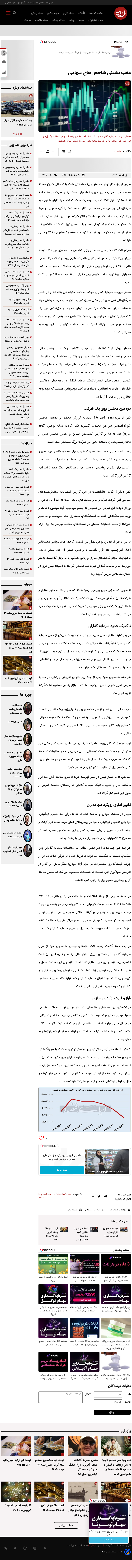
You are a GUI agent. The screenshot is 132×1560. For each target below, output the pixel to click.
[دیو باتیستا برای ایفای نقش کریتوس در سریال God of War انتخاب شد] (27, 850)
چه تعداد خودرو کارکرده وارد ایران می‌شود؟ (110, 1232)
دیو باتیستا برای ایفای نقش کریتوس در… (12, 851)
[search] (14, 13)
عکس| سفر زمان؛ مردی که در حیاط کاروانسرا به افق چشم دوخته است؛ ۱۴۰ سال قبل (16, 200)
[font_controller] (53, 152)
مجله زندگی (37, 13)
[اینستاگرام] (35, 1549)
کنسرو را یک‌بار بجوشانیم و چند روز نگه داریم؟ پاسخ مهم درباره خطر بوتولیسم (16, 396)
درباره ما (49, 2)
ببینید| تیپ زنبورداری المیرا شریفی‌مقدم (15, 709)
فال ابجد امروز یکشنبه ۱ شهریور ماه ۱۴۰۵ (18, 301)
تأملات (81, 13)
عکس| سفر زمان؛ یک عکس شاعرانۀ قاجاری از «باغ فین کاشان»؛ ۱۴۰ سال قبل (16, 185)
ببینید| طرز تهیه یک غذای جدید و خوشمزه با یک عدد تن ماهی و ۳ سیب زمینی (16, 427)
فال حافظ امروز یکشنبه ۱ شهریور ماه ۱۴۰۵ (18, 311)
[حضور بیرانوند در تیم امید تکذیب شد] (27, 835)
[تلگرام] (105, 1197)
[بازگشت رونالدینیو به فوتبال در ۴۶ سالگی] (27, 788)
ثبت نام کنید (108, 1540)
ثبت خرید (62, 1170)
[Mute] (93, 1171)
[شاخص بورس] (4, 73)
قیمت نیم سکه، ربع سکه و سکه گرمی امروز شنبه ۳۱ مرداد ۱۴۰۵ (17, 490)
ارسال (112, 1412)
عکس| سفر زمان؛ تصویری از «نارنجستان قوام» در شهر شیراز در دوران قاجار (16, 171)
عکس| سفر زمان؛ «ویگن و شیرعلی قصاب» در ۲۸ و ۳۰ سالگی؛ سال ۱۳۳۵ (16, 275)
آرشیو (30, 2)
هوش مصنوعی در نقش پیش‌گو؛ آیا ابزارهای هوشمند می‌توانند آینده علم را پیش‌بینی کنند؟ (16, 353)
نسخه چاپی (72, 1210)
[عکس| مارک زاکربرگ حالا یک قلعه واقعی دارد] (27, 819)
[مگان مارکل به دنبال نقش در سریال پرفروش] (27, 739)
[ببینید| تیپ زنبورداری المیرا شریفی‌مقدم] (27, 708)
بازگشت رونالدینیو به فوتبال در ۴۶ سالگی (13, 789)
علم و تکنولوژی (95, 20)
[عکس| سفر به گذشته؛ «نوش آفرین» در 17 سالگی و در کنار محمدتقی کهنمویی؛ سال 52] (83, 1446)
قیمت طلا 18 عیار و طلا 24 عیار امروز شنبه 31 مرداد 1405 (18, 648)
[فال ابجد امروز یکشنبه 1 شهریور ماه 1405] (16, 1492)
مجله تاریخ (68, 13)
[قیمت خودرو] (4, 62)
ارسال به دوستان (93, 1210)
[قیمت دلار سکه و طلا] (4, 54)
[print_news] (63, 151)
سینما (81, 20)
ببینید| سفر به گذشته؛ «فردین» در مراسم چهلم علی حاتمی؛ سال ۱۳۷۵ (18, 261)
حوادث (27, 20)
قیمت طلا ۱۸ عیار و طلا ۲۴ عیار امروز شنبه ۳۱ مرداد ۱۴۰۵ (17, 514)
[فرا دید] (120, 13)
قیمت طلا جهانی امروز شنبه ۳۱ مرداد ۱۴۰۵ (16, 540)
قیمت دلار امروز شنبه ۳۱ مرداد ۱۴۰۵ (18, 561)
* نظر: (88, 1394)
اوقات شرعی (10, 2)
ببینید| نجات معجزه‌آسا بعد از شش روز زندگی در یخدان (16, 339)
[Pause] (88, 1171)
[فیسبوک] (93, 1197)
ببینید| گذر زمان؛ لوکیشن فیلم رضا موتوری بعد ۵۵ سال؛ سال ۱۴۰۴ (17, 289)
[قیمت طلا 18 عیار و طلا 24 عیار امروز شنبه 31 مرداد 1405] (17, 630)
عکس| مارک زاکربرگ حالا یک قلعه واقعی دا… (12, 820)
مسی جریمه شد (14, 722)
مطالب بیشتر (66, 1525)
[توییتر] (98, 1197)
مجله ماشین (41, 20)
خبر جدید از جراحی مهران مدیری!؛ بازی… (13, 756)
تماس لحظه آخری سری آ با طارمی (13, 804)
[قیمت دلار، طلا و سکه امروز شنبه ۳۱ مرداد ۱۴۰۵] (64, 1229)
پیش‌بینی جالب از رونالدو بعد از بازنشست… (14, 773)
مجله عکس (53, 13)
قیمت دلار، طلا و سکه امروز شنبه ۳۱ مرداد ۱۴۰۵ (51, 1234)
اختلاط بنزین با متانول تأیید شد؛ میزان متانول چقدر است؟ (81, 1236)
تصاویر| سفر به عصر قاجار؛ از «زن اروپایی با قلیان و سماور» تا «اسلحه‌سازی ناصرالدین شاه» (16, 457)
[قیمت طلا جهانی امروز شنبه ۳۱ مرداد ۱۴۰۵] (17, 665)
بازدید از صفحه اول (117, 1210)
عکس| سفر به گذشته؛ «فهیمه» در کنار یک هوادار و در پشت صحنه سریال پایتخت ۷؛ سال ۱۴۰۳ (16, 370)
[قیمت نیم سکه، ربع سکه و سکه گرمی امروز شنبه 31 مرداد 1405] (49, 1446)
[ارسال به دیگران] (69, 151)
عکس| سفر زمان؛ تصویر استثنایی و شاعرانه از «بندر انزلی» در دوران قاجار (17, 528)
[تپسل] (41, 1146)
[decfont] (41, 152)
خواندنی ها (119, 1221)
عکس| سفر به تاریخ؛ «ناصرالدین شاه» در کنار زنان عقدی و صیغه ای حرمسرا (16, 230)
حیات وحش (58, 20)
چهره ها (26, 695)
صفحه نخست (96, 13)
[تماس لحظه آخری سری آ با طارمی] (27, 805)
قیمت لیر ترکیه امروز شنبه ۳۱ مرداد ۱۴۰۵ (17, 502)
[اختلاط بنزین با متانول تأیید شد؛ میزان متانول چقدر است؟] (94, 1229)
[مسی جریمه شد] (27, 724)
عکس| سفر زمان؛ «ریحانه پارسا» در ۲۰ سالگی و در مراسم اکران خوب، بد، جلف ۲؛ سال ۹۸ (16, 325)
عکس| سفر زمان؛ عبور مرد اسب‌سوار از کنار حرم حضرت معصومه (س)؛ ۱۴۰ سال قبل (16, 157)
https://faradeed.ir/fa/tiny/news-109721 (55, 1196)
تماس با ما (39, 2)
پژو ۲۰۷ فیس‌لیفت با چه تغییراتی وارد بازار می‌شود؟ (16, 384)
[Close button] (127, 1500)
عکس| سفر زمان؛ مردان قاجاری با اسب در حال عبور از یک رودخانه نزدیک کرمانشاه (16, 412)
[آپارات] (25, 1549)
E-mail (127, 1402)
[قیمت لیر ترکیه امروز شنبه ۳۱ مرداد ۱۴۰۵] (17, 600)
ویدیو (72, 20)
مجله (28, 585)
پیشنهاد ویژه (22, 88)
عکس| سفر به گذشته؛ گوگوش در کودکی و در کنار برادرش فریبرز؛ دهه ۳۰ (17, 216)
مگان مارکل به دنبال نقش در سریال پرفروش (13, 740)
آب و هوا (21, 2)
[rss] (6, 1549)
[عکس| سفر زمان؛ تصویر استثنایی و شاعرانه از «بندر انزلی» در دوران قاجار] (83, 1492)
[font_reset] (47, 152)
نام (129, 1394)
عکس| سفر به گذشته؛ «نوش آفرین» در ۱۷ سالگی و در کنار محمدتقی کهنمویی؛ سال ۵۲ (16, 475)
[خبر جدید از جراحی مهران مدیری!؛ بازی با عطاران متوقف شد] (27, 755)
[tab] (21, 134)
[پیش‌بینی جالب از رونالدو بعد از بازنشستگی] (27, 772)
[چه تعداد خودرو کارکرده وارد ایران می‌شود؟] (123, 1229)
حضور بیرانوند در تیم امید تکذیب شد (12, 835)
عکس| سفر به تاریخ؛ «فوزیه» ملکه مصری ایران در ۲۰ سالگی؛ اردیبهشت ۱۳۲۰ (17, 246)
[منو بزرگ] (8, 13)
